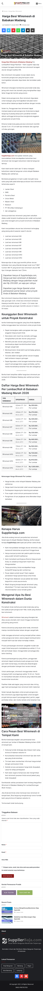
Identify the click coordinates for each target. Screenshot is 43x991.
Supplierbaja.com (8, 156)
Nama (4, 844)
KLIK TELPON (9, 893)
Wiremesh (5, 617)
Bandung (20, 966)
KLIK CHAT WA (25, 893)
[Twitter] (9, 30)
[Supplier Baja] (22, 3)
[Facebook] (4, 30)
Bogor (29, 966)
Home (5, 11)
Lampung (19, 970)
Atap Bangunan (8, 966)
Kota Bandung (7, 970)
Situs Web (5, 859)
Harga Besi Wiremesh (15, 11)
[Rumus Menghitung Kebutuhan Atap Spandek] (7, 911)
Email (4, 852)
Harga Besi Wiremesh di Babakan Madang (17, 62)
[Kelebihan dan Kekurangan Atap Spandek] (7, 919)
